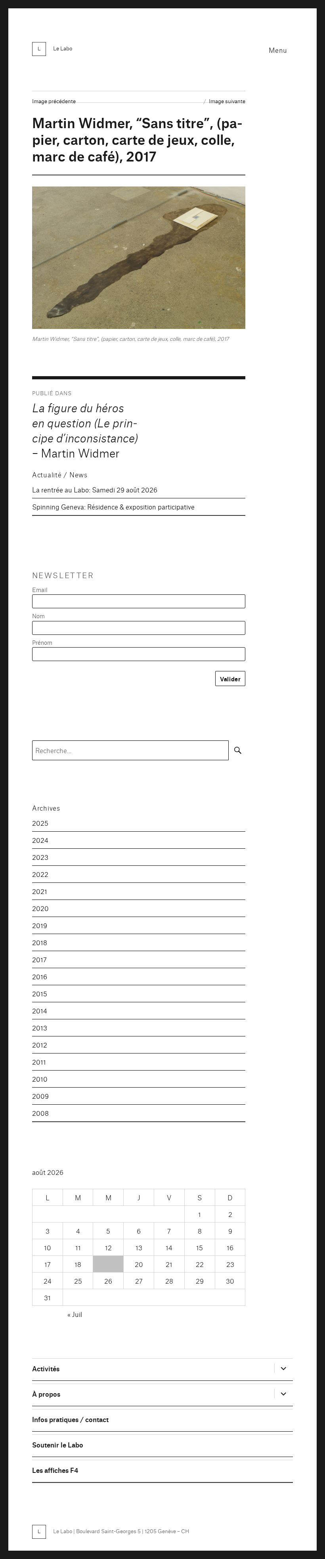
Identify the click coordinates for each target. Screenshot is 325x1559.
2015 (39, 993)
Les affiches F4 (55, 1469)
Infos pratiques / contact (70, 1419)
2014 (39, 1010)
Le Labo (62, 48)
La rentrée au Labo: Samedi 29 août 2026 (94, 489)
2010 (40, 1078)
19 (108, 1264)
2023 (40, 856)
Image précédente (54, 100)
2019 (39, 925)
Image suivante (227, 100)
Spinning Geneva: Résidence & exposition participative (113, 506)
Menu (278, 49)
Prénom (42, 642)
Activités (45, 1368)
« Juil (74, 1314)
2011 (39, 1061)
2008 (40, 1112)
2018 (39, 942)
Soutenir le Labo (57, 1444)
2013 (39, 1027)
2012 (39, 1044)
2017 (39, 959)
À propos (46, 1393)
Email (40, 589)
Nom (38, 615)
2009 (40, 1095)
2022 (40, 873)
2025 (40, 822)
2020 (40, 908)
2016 (39, 976)
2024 (40, 839)
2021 (39, 891)
